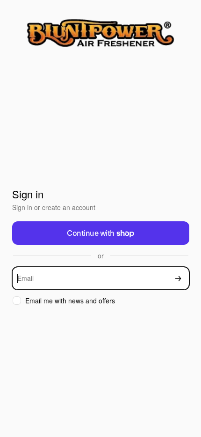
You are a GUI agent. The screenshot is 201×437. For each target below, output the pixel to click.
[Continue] (178, 278)
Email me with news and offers (70, 300)
